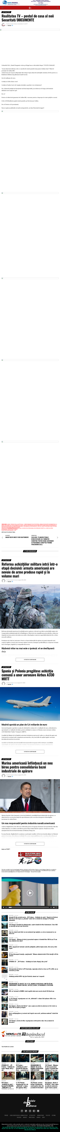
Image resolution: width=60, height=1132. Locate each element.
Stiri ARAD (11, 1127)
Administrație (40, 1115)
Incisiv (9, 25)
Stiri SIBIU (43, 1128)
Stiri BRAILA (32, 1130)
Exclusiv (19, 1117)
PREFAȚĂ (6, 1115)
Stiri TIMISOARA (51, 1128)
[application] (30, 893)
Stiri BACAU (24, 1127)
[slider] (29, 907)
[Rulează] (3, 907)
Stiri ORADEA (37, 1128)
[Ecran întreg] (56, 907)
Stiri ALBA (5, 1127)
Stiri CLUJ (46, 1127)
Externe (54, 1115)
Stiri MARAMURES (21, 1128)
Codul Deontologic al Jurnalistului (19, 1115)
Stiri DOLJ (52, 1127)
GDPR (43, 1117)
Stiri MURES (29, 1128)
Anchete (25, 1117)
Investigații (32, 1117)
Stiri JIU (13, 1128)
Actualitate (32, 1115)
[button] (30, 893)
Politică (48, 1115)
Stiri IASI (8, 1128)
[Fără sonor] (54, 907)
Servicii (38, 1117)
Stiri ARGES (17, 1127)
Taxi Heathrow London (8, 1046)
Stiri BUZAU (31, 1127)
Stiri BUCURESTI (38, 1127)
